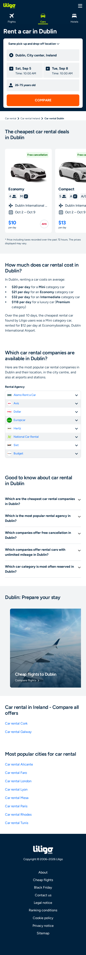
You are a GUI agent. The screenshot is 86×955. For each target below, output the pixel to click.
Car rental (10, 118)
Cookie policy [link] (43, 918)
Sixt (16, 445)
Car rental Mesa (16, 798)
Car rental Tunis (16, 823)
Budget (18, 453)
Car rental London (18, 781)
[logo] (9, 5)
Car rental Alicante (19, 764)
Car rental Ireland (30, 118)
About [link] (43, 872)
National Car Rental (26, 437)
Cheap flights (43, 880)
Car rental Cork (16, 723)
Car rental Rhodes (18, 814)
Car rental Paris (16, 806)
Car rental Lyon (16, 789)
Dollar (17, 411)
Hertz (17, 428)
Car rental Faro (16, 773)
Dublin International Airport (31, 205)
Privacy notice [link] (43, 926)
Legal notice (43, 903)
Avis (16, 403)
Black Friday (43, 887)
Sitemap (43, 933)
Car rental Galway (18, 732)
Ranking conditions (43, 910)
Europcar (19, 420)
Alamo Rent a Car (25, 395)
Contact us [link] (43, 895)
